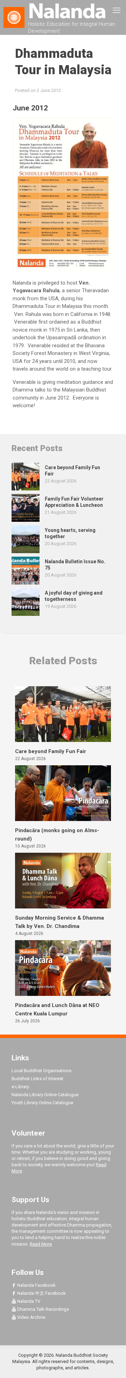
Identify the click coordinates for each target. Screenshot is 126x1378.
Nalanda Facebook (36, 1285)
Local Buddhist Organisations (41, 1070)
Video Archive (30, 1317)
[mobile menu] (116, 10)
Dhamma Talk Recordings (42, 1309)
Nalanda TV (28, 1301)
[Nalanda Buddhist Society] (63, 10)
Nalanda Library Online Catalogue (45, 1094)
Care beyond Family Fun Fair (50, 751)
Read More (41, 1244)
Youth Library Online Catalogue (42, 1102)
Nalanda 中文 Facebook (41, 1293)
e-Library (20, 1086)
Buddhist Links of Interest (37, 1078)
